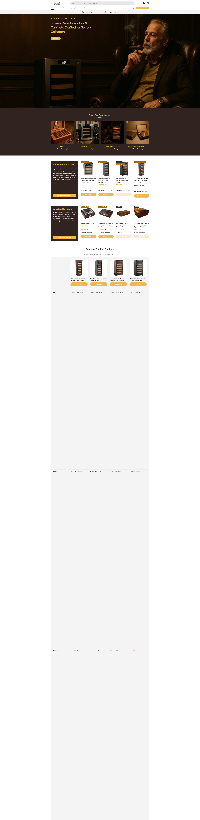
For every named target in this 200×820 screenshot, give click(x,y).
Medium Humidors (87, 146)
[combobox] (102, 3)
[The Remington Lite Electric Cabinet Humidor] (106, 168)
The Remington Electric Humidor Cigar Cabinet (141, 179)
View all (100, 117)
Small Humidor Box (62, 146)
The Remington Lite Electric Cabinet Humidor (104, 180)
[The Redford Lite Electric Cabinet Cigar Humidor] (123, 168)
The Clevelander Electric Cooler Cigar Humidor (88, 179)
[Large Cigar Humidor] (112, 132)
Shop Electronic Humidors (64, 195)
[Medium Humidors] (87, 132)
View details (79, 284)
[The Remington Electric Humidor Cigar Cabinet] (141, 168)
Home (52, 8)
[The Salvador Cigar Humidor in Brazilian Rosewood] (123, 213)
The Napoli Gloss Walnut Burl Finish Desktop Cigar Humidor (141, 225)
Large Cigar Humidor (112, 146)
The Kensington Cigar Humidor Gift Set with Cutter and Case (87, 225)
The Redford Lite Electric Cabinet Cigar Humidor (123, 180)
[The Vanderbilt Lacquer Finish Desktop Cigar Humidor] (106, 213)
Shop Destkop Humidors (64, 237)
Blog (132, 8)
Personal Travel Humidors (138, 146)
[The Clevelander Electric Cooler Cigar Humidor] (88, 168)
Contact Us (125, 8)
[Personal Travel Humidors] (137, 132)
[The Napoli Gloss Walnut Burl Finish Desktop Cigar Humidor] (141, 213)
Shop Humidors (61, 8)
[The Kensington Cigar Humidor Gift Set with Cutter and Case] (88, 213)
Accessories (73, 8)
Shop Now (55, 38)
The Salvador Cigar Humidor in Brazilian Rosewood (122, 225)
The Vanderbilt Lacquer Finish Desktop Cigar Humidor (105, 225)
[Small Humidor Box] (62, 132)
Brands (83, 8)
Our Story (117, 8)
